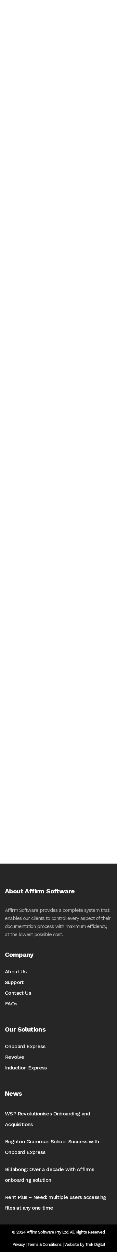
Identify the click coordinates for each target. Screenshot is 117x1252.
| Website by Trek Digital (84, 1244)
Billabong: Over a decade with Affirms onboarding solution (49, 1174)
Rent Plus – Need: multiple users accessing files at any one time (55, 1202)
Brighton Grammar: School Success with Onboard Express (52, 1146)
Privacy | (19, 1244)
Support (14, 982)
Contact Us (18, 993)
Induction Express (26, 1068)
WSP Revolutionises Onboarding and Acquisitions (47, 1119)
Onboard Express (25, 1046)
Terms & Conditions (44, 1244)
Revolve (14, 1057)
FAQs (11, 1003)
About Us (15, 971)
